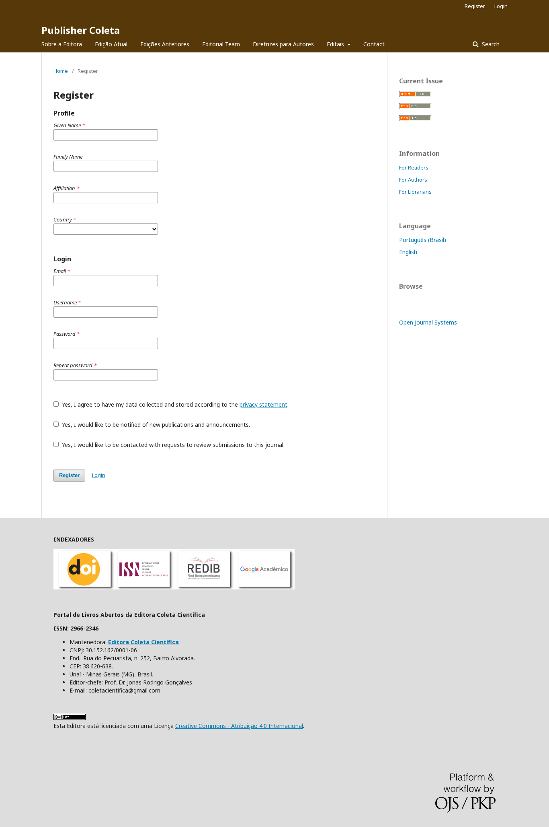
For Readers (413, 167)
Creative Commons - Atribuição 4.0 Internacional (239, 726)
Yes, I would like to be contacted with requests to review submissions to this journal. (172, 445)
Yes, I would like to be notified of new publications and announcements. (155, 424)
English (408, 252)
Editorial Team (221, 44)
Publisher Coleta (80, 30)
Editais (336, 44)
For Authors (413, 179)
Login (501, 6)
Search (490, 44)
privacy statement (263, 404)
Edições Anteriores (164, 44)
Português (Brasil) (422, 240)
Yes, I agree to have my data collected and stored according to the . (174, 404)
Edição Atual (111, 44)
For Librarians (415, 191)
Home (60, 70)
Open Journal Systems (428, 322)
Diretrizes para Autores (283, 44)
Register (475, 6)
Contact (374, 44)
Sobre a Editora (61, 44)
